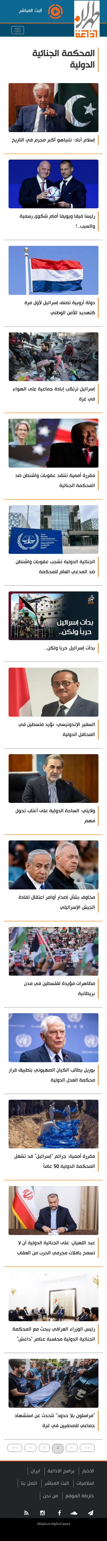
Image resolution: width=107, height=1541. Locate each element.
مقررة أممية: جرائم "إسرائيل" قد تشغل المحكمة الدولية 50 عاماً (54, 1161)
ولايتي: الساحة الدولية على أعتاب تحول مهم (55, 816)
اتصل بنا (29, 1483)
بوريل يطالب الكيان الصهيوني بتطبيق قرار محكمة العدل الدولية (52, 1075)
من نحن (50, 1496)
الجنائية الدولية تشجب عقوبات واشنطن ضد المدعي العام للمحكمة (55, 567)
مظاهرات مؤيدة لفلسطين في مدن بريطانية (59, 989)
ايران (35, 1471)
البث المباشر (57, 1483)
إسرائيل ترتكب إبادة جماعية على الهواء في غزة (54, 394)
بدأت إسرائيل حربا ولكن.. (70, 648)
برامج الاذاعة (61, 1471)
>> (15, 1448)
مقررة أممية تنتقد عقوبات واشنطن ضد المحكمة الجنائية (55, 481)
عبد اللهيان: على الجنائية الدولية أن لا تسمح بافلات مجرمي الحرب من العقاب (56, 1248)
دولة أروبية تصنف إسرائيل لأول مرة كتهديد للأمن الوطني (60, 308)
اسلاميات (85, 1483)
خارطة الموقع (79, 1496)
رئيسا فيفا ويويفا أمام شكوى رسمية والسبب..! (57, 221)
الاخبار (88, 1471)
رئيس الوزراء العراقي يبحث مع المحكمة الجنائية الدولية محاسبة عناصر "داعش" (54, 1334)
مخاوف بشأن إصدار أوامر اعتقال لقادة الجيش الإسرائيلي (57, 902)
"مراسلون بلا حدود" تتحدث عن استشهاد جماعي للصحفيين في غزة (55, 1421)
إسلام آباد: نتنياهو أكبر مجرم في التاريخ (53, 140)
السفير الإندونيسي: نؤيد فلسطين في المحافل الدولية (57, 730)
